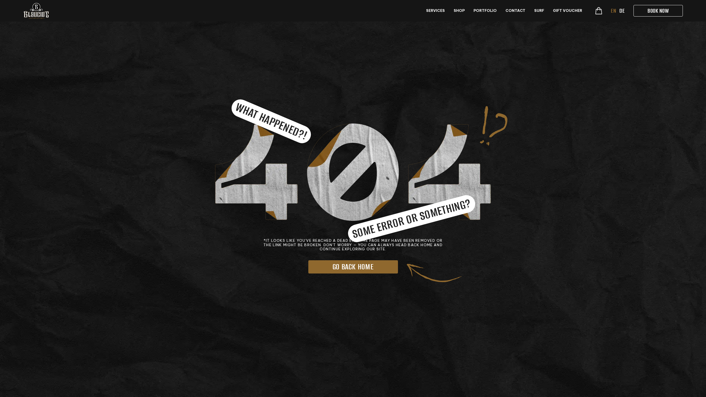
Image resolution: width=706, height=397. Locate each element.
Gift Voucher (567, 11)
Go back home (353, 266)
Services (435, 11)
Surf (539, 11)
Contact (515, 11)
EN (613, 10)
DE (622, 10)
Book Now (658, 11)
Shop (459, 11)
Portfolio (485, 11)
